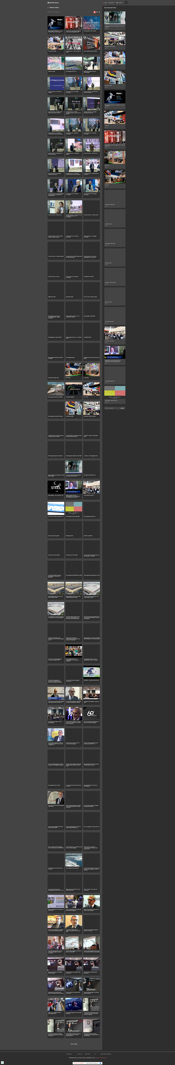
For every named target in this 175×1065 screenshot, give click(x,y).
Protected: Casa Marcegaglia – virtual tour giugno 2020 (55, 659)
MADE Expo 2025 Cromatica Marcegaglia (90, 72)
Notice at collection (79, 1063)
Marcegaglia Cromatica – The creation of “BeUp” (72, 316)
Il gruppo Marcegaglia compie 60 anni (91, 702)
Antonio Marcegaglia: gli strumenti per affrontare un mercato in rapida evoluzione (55, 681)
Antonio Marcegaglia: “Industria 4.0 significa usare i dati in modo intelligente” (55, 743)
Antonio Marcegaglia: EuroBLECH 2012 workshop (91, 993)
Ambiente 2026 (51, 71)
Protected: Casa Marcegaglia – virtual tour (73, 681)
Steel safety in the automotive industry (55, 868)
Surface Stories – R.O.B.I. (54, 276)
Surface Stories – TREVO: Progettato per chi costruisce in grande (73, 112)
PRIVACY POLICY (69, 1054)
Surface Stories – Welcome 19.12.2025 (72, 277)
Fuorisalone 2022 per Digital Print (56, 516)
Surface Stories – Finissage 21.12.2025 (90, 133)
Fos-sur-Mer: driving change (90, 296)
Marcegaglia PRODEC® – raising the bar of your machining (55, 31)
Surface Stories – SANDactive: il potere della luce (55, 154)
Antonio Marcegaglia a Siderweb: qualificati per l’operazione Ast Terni (73, 765)
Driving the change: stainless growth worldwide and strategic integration (55, 1034)
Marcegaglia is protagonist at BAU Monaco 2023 (56, 475)
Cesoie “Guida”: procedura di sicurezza (90, 890)
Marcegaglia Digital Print (89, 516)
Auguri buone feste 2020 (53, 555)
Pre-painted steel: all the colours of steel (73, 786)
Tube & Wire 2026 (52, 51)
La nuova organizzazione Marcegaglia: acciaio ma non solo (55, 890)
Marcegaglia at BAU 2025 (89, 316)
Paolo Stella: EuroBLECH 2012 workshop (90, 972)
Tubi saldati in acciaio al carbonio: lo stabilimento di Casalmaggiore (56, 617)
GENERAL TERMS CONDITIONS (106, 1054)
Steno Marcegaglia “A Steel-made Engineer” (73, 1013)
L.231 (95, 1054)
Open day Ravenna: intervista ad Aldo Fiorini (55, 910)
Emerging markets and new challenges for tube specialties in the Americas (91, 1034)
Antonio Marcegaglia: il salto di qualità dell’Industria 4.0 (73, 827)
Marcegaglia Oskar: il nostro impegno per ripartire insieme (91, 659)
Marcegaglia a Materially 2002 (73, 516)
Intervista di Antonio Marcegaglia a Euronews (56, 806)
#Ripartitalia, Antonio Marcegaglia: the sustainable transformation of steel (73, 496)
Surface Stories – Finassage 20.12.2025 (90, 194)
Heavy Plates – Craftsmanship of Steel (73, 51)
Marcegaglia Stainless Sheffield (55, 397)
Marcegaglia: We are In (71, 71)
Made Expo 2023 (69, 416)
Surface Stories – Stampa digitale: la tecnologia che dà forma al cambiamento (56, 194)
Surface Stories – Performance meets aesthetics (91, 92)
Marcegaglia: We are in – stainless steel (74, 338)
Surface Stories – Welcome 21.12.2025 (72, 194)
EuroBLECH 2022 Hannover (90, 475)
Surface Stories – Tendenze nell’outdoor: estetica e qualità (55, 133)
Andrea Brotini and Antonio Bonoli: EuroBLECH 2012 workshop (56, 993)
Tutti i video (73, 1044)
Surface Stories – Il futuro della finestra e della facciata (55, 236)
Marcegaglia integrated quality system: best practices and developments (73, 1034)
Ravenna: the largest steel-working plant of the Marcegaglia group (56, 638)
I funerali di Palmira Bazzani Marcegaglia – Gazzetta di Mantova (54, 576)
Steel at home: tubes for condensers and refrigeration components (91, 847)
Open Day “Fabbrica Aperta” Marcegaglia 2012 (54, 1013)
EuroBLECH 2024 (87, 337)
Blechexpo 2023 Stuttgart (90, 416)
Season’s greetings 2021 (53, 535)
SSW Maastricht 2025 (88, 276)
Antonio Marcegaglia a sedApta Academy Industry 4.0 (91, 806)
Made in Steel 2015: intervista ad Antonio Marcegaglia (91, 910)
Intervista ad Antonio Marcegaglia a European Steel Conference (56, 702)
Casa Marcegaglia (70, 397)
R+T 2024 (86, 397)
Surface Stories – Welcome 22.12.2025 (72, 133)
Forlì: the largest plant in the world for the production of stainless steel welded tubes (73, 617)
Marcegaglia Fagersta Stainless (55, 455)
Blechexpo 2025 (69, 296)
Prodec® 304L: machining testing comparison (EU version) (73, 436)
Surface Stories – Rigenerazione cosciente (91, 174)
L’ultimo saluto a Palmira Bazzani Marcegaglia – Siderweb (91, 555)
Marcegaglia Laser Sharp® (90, 30)
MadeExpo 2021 (69, 535)
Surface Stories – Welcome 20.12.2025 (72, 236)
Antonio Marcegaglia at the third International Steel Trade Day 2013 (92, 951)
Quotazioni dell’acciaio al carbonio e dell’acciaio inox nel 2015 (73, 930)
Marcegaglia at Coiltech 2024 (54, 337)
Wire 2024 (68, 377)
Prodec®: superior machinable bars (91, 436)
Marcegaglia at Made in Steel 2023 (74, 455)
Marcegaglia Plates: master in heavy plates (91, 786)
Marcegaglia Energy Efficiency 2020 (74, 575)
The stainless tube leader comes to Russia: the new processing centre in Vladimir (91, 1013)
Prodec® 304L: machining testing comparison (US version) (55, 436)
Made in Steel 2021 (88, 535)
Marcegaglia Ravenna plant (72, 868)
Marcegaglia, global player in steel (92, 575)
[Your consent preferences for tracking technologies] (2, 1062)
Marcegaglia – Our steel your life (55, 495)
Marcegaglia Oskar (70, 357)
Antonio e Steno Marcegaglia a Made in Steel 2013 (91, 930)
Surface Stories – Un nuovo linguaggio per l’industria (90, 257)
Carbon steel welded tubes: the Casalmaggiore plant (91, 597)
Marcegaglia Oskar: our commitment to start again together (72, 660)
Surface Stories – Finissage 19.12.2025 (90, 236)
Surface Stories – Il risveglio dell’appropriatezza (90, 112)
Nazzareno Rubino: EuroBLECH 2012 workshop (55, 972)
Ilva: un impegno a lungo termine (91, 826)
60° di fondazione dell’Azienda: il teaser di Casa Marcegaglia (91, 722)
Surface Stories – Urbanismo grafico (72, 154)
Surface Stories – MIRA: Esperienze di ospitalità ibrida (74, 257)
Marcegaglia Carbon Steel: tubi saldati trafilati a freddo (73, 597)
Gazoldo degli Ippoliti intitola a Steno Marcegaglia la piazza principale (55, 951)
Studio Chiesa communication (100, 1057)
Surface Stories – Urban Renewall (56, 256)
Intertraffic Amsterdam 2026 (90, 51)
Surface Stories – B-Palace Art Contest (55, 92)
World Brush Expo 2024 (53, 377)
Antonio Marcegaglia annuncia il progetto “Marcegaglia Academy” (56, 764)
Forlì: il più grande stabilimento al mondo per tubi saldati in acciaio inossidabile (92, 617)
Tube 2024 (86, 377)
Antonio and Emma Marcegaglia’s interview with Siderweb (73, 475)
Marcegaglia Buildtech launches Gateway (55, 358)
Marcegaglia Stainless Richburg (55, 416)
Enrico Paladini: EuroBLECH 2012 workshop (73, 972)
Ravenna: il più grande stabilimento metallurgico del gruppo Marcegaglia (73, 638)
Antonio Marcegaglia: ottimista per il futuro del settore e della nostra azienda (73, 722)
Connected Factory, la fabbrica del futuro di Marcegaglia (74, 847)
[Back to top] (170, 1062)
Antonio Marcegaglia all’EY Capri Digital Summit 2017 (55, 827)
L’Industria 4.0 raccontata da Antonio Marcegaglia (72, 743)
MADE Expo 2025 (51, 296)
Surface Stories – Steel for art (91, 153)
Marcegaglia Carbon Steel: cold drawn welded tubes (55, 597)
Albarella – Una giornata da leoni (91, 680)
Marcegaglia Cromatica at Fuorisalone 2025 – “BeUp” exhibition (54, 317)
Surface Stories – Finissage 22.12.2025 (72, 92)
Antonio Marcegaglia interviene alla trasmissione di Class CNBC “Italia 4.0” (73, 806)
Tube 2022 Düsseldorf (89, 495)
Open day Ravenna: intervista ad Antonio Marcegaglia (73, 910)
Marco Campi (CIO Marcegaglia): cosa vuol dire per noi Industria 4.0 (56, 847)
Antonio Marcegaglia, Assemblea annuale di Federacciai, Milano (73, 702)
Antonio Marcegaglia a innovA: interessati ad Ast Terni (91, 743)
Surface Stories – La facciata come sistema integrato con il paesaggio (74, 215)
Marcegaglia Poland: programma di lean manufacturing (91, 764)
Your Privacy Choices (92, 1063)
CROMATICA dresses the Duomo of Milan (92, 358)
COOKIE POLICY (87, 1054)
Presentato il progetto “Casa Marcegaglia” (55, 722)
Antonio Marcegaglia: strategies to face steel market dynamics (55, 930)
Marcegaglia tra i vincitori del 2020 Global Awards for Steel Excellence (92, 638)
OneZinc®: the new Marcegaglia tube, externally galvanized (73, 31)
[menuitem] (105, 2)
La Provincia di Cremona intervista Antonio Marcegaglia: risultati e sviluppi (92, 869)
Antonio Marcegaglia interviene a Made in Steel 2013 (74, 951)
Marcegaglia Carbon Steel (54, 785)
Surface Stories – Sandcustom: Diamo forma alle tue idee (55, 112)
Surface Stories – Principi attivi (91, 214)
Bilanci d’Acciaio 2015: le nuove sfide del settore (73, 890)
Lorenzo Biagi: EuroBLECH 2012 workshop (73, 993)
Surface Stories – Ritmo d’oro (55, 214)
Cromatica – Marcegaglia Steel (91, 455)
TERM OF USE (80, 1054)
